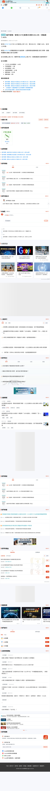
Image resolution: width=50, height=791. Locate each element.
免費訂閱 (45, 746)
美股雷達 (9, 421)
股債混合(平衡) (8, 567)
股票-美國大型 (8, 561)
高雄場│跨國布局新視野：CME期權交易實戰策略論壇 (20, 184)
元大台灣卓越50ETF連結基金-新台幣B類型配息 (12, 570)
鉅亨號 (16, 766)
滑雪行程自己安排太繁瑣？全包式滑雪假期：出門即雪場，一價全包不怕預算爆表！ (42, 257)
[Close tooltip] (46, 11)
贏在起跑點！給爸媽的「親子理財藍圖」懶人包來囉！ (13, 117)
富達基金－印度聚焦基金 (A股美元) (9, 576)
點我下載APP (16, 91)
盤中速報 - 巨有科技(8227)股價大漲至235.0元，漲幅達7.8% (17, 231)
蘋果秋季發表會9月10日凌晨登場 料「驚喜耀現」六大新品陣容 (42, 273)
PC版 (7, 766)
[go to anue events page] (44, 5)
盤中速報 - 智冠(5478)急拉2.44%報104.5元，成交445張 (20, 81)
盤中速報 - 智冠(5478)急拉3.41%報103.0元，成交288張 (20, 83)
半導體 (6, 646)
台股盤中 (10, 31)
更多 (47, 322)
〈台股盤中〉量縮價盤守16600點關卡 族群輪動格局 (19, 87)
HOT (7, 172)
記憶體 (6, 638)
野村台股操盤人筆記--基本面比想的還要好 (7, 257)
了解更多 (46, 127)
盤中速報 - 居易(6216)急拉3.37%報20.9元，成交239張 (14, 159)
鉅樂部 (20, 766)
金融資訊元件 (36, 766)
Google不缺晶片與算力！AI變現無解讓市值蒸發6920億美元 (25, 257)
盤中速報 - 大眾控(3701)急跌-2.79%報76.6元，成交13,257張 (17, 236)
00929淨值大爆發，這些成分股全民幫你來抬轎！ (18, 89)
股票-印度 (7, 578)
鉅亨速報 (4, 31)
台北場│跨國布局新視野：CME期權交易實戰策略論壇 (20, 172)
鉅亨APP (12, 766)
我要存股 (46, 119)
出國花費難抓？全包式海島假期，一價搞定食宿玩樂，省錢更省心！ (8, 273)
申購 (47, 566)
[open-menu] (1, 5)
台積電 (6, 642)
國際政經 (8, 411)
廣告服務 (29, 766)
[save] (38, 8)
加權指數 (22, 57)
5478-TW (7, 44)
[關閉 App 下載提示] (1, 2)
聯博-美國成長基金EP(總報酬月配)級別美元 (11, 559)
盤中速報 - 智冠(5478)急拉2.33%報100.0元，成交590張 (20, 85)
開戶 (47, 560)
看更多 (47, 163)
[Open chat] (47, 8)
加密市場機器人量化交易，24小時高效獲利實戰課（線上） (20, 178)
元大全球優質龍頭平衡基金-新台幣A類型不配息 (12, 565)
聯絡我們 (42, 766)
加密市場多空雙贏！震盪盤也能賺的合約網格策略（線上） (20, 191)
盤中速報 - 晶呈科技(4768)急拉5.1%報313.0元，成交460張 (15, 152)
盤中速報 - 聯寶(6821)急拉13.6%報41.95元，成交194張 (15, 157)
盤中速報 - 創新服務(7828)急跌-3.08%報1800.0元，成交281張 (16, 154)
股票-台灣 (7, 572)
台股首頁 (41, 119)
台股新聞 (8, 401)
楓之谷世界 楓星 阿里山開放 (24, 273)
